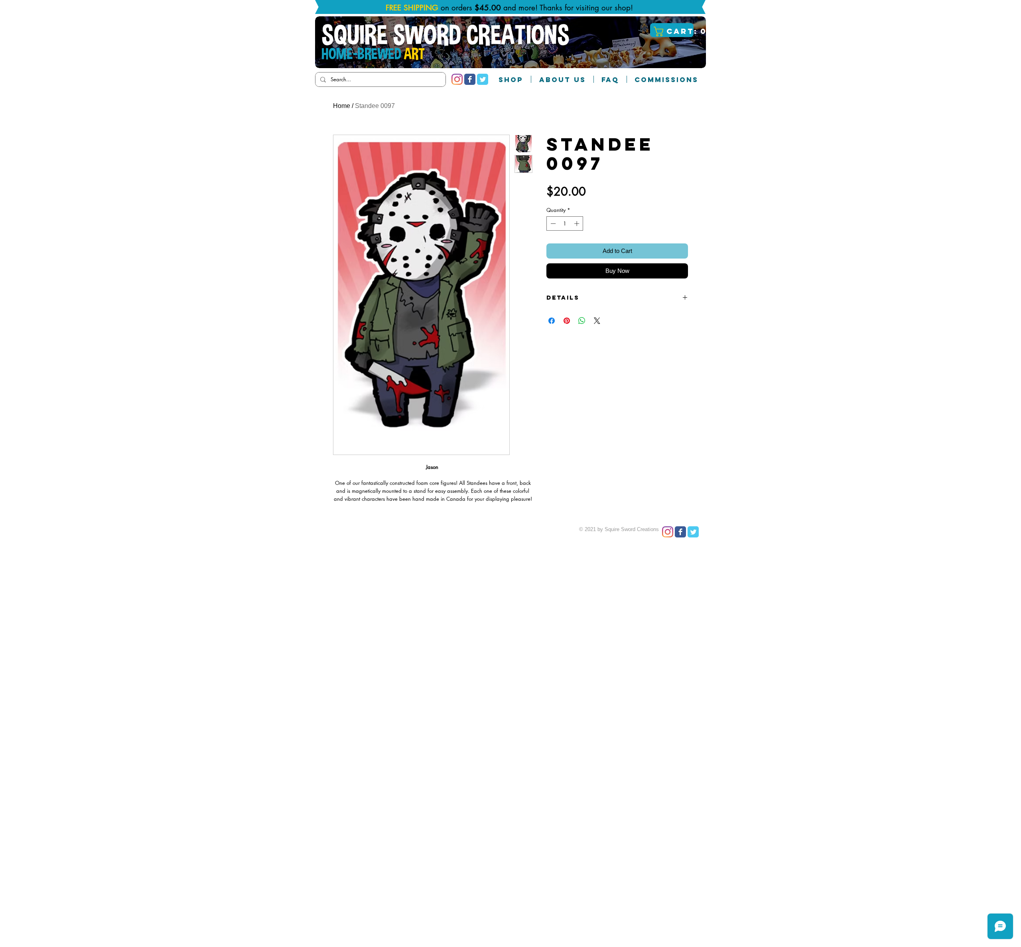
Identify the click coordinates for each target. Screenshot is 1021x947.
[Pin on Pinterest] (567, 320)
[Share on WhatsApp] (582, 320)
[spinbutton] (565, 223)
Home (341, 105)
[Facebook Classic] (469, 79)
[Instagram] (457, 79)
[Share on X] (597, 320)
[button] (673, 31)
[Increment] (577, 223)
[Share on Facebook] (551, 320)
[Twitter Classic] (482, 79)
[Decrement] (552, 223)
